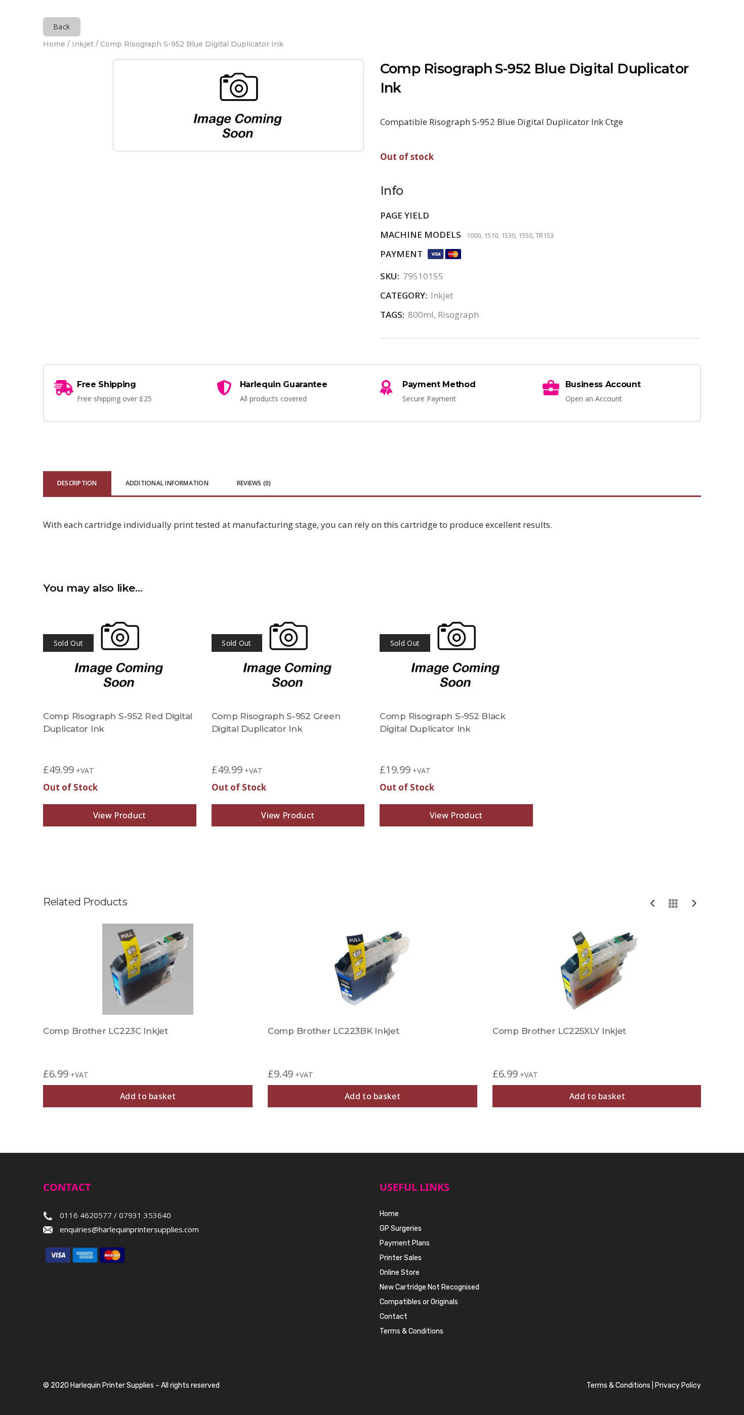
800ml (421, 314)
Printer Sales (401, 1258)
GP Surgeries (401, 1228)
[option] (148, 1015)
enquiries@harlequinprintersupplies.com (129, 1229)
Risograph (458, 314)
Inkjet (83, 44)
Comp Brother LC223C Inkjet (105, 1031)
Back (61, 26)
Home (54, 44)
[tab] (77, 484)
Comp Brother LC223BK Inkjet (333, 1031)
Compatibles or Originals (419, 1302)
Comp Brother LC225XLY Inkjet (559, 1031)
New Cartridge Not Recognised (429, 1287)
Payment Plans (405, 1243)
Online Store (400, 1272)
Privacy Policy (678, 1385)
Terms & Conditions (411, 1331)
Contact (393, 1316)
